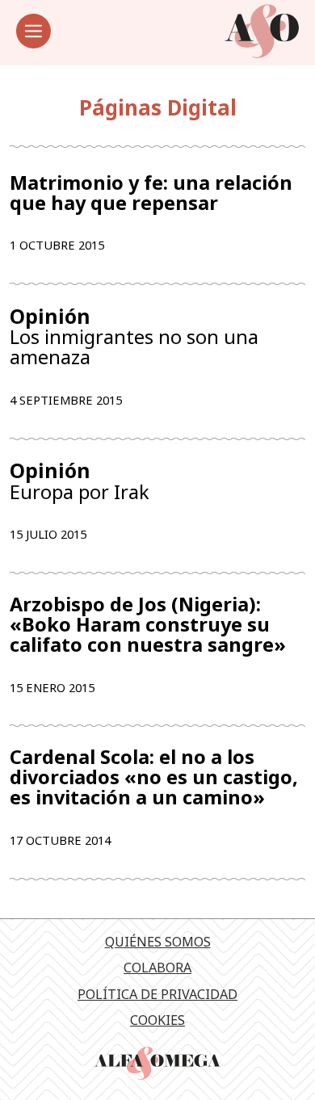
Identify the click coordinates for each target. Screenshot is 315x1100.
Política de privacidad (157, 994)
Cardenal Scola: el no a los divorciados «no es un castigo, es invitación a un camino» (154, 777)
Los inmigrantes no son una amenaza (134, 336)
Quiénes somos (158, 942)
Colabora (157, 967)
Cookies (157, 1020)
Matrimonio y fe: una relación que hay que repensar (151, 193)
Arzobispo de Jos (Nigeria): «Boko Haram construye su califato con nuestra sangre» (148, 624)
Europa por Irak (79, 481)
